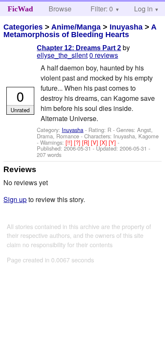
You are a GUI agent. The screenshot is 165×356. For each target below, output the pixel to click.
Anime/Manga (76, 27)
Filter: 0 (102, 8)
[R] (86, 142)
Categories (23, 27)
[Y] (113, 142)
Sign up (15, 199)
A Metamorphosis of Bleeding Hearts (79, 31)
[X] (104, 142)
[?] (78, 142)
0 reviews (103, 55)
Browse (60, 8)
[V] (95, 142)
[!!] (70, 142)
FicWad (20, 9)
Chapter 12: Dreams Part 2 (79, 47)
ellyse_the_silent (62, 55)
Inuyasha (126, 27)
